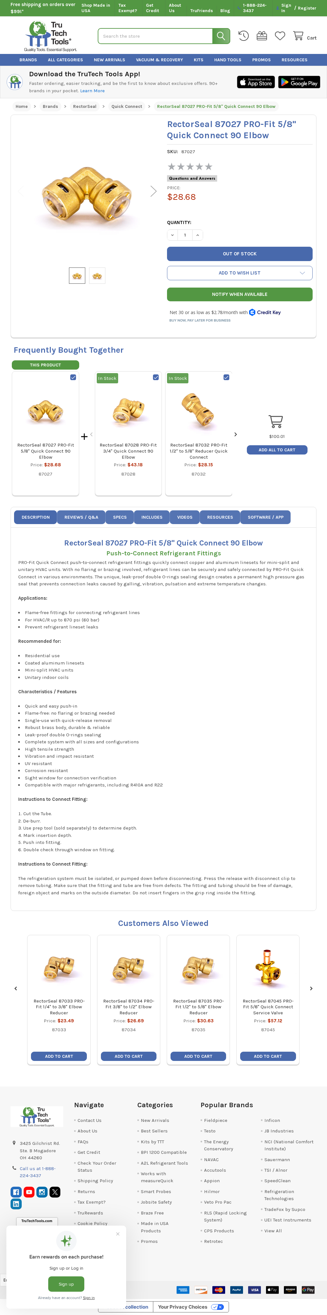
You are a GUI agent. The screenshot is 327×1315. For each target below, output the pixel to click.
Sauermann (277, 1159)
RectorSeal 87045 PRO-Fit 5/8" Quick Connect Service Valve (268, 1007)
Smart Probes (156, 1191)
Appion (212, 1181)
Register (307, 8)
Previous (20, 191)
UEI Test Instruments (287, 1220)
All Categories (65, 60)
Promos (261, 60)
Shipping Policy (95, 1181)
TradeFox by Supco (284, 1209)
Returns (86, 1191)
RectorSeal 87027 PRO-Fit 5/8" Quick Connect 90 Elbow (45, 451)
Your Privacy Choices (182, 1307)
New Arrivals (109, 60)
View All (273, 1231)
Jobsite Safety (156, 1202)
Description (36, 517)
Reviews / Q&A (81, 517)
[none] (87, 191)
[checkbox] (73, 377)
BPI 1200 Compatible (164, 1152)
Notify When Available (240, 294)
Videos (185, 517)
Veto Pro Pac (218, 1202)
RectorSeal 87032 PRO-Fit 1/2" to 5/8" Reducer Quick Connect (199, 451)
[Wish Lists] (281, 36)
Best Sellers (154, 1131)
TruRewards (90, 1213)
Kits (198, 60)
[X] (55, 1192)
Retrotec (213, 1241)
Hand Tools (227, 60)
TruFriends (201, 10)
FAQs (83, 1142)
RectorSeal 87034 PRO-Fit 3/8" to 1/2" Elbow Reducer (128, 1007)
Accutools (215, 1170)
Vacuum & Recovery (159, 60)
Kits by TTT (152, 1142)
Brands (28, 60)
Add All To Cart (277, 450)
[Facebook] (16, 1192)
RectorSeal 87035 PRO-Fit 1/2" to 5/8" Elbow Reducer (198, 1007)
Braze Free (152, 1213)
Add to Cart (59, 1056)
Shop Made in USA (95, 8)
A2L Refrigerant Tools (164, 1163)
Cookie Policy (92, 1223)
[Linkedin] (16, 1204)
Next (153, 191)
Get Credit (152, 8)
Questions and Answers (192, 178)
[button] (240, 273)
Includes (152, 517)
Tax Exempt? (127, 8)
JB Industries (279, 1131)
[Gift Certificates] (263, 36)
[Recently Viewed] (245, 36)
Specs (120, 517)
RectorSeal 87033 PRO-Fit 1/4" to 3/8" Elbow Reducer (59, 1007)
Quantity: (179, 222)
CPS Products (219, 1231)
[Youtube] (29, 1192)
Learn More (92, 91)
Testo (210, 1131)
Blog (225, 10)
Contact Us (90, 1120)
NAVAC (211, 1159)
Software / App (266, 517)
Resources (295, 60)
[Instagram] (42, 1192)
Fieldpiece (215, 1120)
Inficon (272, 1120)
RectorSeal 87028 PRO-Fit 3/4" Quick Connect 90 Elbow (128, 451)
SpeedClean (277, 1181)
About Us (175, 8)
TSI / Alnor (275, 1170)
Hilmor (212, 1191)
